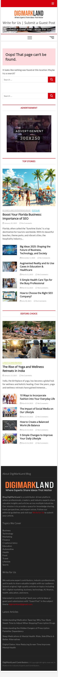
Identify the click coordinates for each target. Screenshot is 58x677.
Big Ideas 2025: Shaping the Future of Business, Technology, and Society (35, 250)
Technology (8, 533)
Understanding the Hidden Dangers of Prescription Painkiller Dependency (26, 629)
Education (7, 546)
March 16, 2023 (27, 288)
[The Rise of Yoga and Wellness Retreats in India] (29, 339)
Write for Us (38, 512)
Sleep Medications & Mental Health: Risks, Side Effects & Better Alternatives (28, 638)
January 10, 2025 (10, 223)
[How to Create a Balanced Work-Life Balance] (10, 425)
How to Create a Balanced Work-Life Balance (34, 423)
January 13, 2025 (10, 375)
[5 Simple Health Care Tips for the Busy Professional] (10, 283)
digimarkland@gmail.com (20, 604)
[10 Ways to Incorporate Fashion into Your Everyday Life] (10, 399)
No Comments (26, 223)
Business (7, 530)
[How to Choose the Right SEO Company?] (10, 296)
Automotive (8, 549)
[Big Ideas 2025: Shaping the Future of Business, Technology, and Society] (10, 250)
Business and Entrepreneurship (17, 210)
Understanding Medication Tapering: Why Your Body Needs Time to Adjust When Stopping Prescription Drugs (29, 621)
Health (6, 552)
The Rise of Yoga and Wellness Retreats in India (23, 369)
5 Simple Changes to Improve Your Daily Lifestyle (36, 436)
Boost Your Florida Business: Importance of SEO (22, 216)
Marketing (7, 536)
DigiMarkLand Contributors (15, 662)
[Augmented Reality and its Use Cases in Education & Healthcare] (10, 267)
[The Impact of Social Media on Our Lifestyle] (10, 412)
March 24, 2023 (27, 403)
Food (5, 555)
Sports (5, 564)
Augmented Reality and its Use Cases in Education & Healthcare (37, 267)
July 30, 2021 (26, 301)
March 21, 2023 (27, 274)
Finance (6, 539)
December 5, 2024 (28, 258)
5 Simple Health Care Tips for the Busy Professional (36, 281)
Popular (36, 210)
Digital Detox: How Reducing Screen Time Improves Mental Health (26, 646)
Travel (5, 558)
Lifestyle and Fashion (12, 363)
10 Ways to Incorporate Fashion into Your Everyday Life (37, 397)
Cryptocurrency (10, 543)
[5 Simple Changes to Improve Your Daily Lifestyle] (10, 438)
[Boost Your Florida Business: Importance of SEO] (29, 187)
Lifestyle (6, 561)
